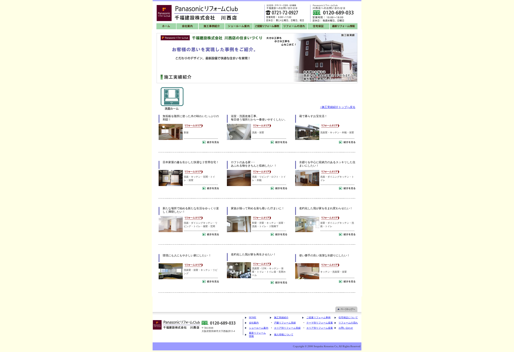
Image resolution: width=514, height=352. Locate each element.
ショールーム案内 (258, 328)
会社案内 (254, 322)
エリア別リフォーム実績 (287, 328)
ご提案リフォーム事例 (318, 317)
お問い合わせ (346, 328)
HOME (252, 317)
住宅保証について (348, 317)
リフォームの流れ (348, 322)
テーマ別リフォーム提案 (319, 322)
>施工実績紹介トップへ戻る (337, 107)
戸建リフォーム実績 (285, 322)
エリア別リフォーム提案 (319, 328)
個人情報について (283, 334)
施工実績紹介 (281, 317)
